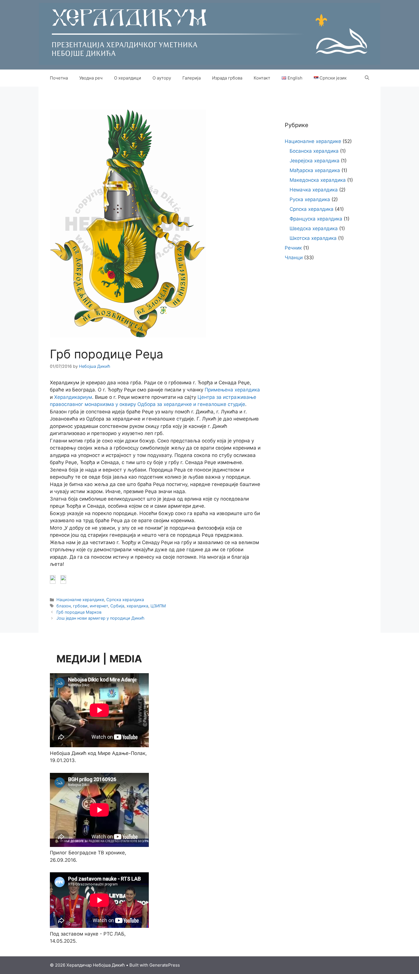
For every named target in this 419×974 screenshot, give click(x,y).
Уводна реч (91, 78)
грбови (80, 605)
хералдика (137, 605)
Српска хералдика (125, 599)
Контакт (262, 78)
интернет (99, 605)
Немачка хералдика (314, 190)
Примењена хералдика (232, 390)
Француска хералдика (316, 219)
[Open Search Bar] (367, 78)
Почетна (59, 78)
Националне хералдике (80, 599)
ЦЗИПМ (158, 605)
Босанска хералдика (314, 151)
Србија (117, 605)
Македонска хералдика (318, 180)
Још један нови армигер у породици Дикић (100, 618)
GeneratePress (164, 965)
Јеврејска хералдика (314, 161)
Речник (293, 248)
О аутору (161, 78)
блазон (63, 605)
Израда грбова (227, 78)
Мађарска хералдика (315, 170)
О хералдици (127, 78)
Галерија (191, 78)
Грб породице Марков (78, 612)
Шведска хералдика (314, 228)
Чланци (294, 257)
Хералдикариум (73, 397)
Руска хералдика (310, 199)
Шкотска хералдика (313, 238)
